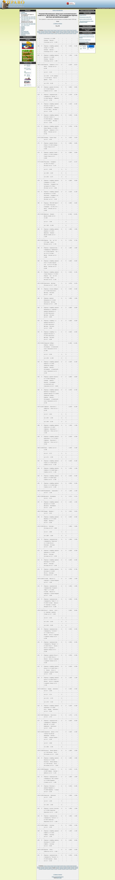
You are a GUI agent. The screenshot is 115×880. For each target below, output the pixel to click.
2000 (25, 19)
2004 (29, 17)
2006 (25, 17)
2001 (22, 19)
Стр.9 (71, 30)
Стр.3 (52, 30)
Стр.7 (65, 30)
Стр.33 (40, 33)
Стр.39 (63, 33)
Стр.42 (74, 33)
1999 (27, 19)
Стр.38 (59, 33)
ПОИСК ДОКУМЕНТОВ (58, 10)
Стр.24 (46, 32)
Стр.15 (53, 31)
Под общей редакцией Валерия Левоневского (106, 8)
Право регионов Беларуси (57, 876)
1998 (29, 19)
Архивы (23, 26)
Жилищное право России (85, 39)
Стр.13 (46, 31)
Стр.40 (67, 33)
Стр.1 (45, 30)
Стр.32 (76, 32)
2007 (22, 17)
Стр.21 (76, 31)
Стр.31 (72, 32)
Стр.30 (68, 32)
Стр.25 (50, 32)
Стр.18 (64, 31)
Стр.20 (72, 31)
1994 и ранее (26, 20)
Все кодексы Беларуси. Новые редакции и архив (86, 22)
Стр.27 (57, 32)
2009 (32, 16)
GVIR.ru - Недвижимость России (86, 34)
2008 (34, 16)
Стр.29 (65, 32)
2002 (34, 17)
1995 (22, 20)
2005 (27, 17)
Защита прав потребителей (85, 19)
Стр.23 (42, 32)
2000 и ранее (26, 25)
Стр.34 (44, 33)
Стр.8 (68, 30)
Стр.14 (49, 31)
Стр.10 (74, 30)
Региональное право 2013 (85, 17)
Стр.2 (48, 30)
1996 (34, 19)
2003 (32, 17)
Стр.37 (55, 33)
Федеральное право (83, 41)
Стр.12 (42, 31)
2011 (27, 16)
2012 (25, 16)
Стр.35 (48, 33)
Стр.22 (38, 32)
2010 (29, 16)
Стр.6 (61, 30)
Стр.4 (55, 30)
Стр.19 (68, 31)
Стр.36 (52, 33)
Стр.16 (57, 31)
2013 (22, 16)
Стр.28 (61, 32)
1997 (32, 19)
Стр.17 (61, 31)
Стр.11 (38, 31)
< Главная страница (57, 23)
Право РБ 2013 (82, 15)
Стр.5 (58, 30)
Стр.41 (70, 33)
